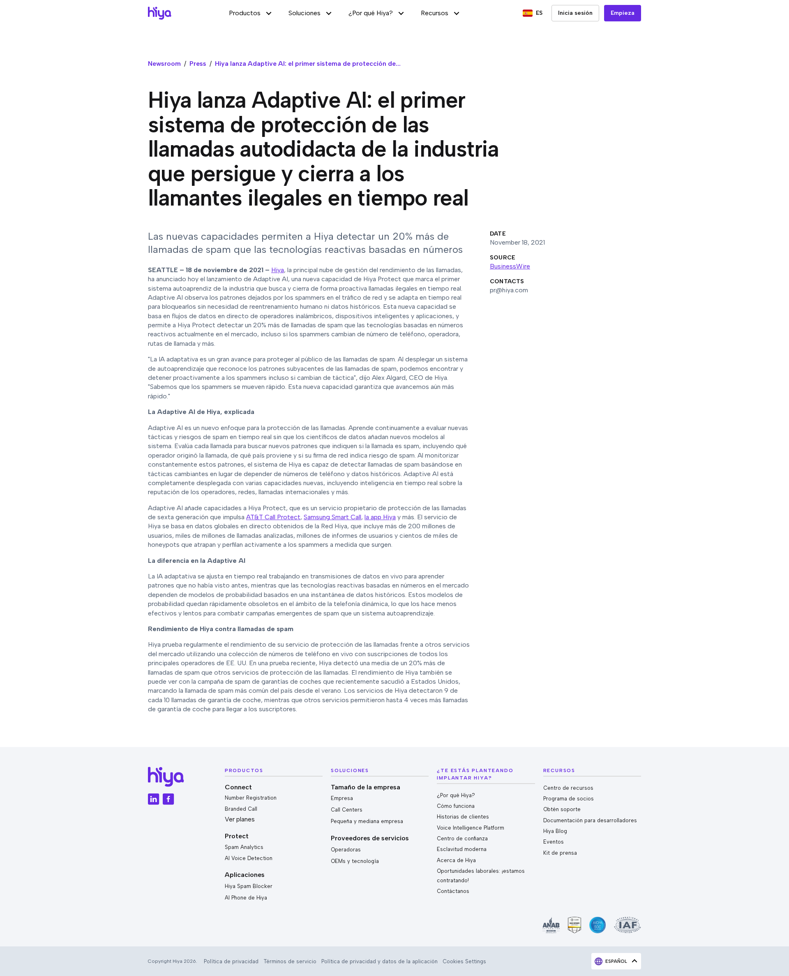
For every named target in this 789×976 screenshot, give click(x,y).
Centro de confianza (462, 838)
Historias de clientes (463, 817)
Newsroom (164, 63)
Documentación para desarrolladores (590, 820)
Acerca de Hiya (456, 860)
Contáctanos (453, 891)
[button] (250, 13)
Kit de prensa (560, 853)
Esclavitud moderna (462, 849)
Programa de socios (568, 799)
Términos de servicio (289, 961)
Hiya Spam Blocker (248, 886)
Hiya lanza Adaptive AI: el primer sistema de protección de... (308, 63)
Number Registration (251, 798)
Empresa (342, 798)
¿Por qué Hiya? (456, 795)
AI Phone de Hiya (246, 898)
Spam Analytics (244, 847)
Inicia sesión (575, 12)
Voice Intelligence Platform (470, 828)
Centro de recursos (568, 788)
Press (197, 63)
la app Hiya (380, 517)
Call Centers (346, 810)
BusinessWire (510, 266)
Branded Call (241, 809)
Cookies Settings (464, 961)
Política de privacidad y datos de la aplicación (379, 961)
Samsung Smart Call (332, 517)
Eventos (553, 842)
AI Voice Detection (248, 858)
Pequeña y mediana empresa (367, 821)
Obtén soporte (562, 809)
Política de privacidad (231, 961)
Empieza (622, 12)
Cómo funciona (456, 806)
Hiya (277, 270)
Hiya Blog (555, 831)
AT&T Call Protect (273, 517)
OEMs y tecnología (355, 861)
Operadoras (346, 849)
